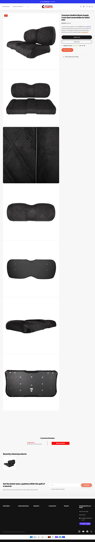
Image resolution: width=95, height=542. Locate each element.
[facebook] (87, 531)
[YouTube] (83, 531)
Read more (85, 32)
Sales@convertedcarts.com (86, 519)
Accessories (52, 506)
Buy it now (76, 41)
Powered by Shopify (20, 532)
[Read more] (84, 6)
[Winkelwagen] (92, 6)
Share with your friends (72, 57)
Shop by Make (5, 6)
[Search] (87, 6)
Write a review (60, 443)
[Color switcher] (81, 6)
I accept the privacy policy (58, 489)
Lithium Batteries (23, 506)
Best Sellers (6, 506)
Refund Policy (82, 515)
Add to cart (77, 37)
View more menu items (28, 6)
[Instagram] (79, 531)
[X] (91, 531)
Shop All (66, 506)
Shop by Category (18, 6)
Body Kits (36, 506)
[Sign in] (89, 6)
